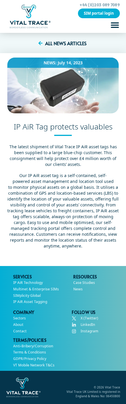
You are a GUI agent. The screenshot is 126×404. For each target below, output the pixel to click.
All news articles (65, 43)
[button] (114, 24)
